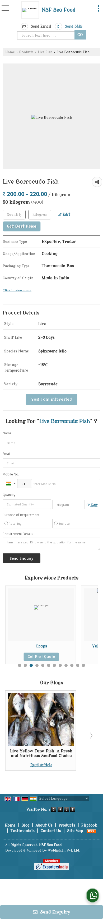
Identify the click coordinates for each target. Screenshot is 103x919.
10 (71, 665)
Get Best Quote (18, 657)
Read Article (41, 765)
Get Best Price (21, 226)
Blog (25, 825)
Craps (19, 646)
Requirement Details (18, 534)
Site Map (75, 831)
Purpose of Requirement (21, 515)
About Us (44, 825)
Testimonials (23, 831)
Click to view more (17, 290)
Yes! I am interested (51, 399)
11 (77, 665)
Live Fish (45, 52)
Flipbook (89, 825)
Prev (12, 735)
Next (91, 735)
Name (7, 433)
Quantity (9, 495)
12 (83, 665)
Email (7, 453)
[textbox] (46, 35)
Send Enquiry (54, 912)
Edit (66, 215)
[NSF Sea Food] (31, 10)
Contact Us (51, 831)
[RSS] (91, 831)
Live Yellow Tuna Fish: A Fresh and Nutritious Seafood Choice (41, 753)
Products (26, 52)
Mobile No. (11, 474)
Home (10, 52)
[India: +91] (10, 483)
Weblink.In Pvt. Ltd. (64, 850)
